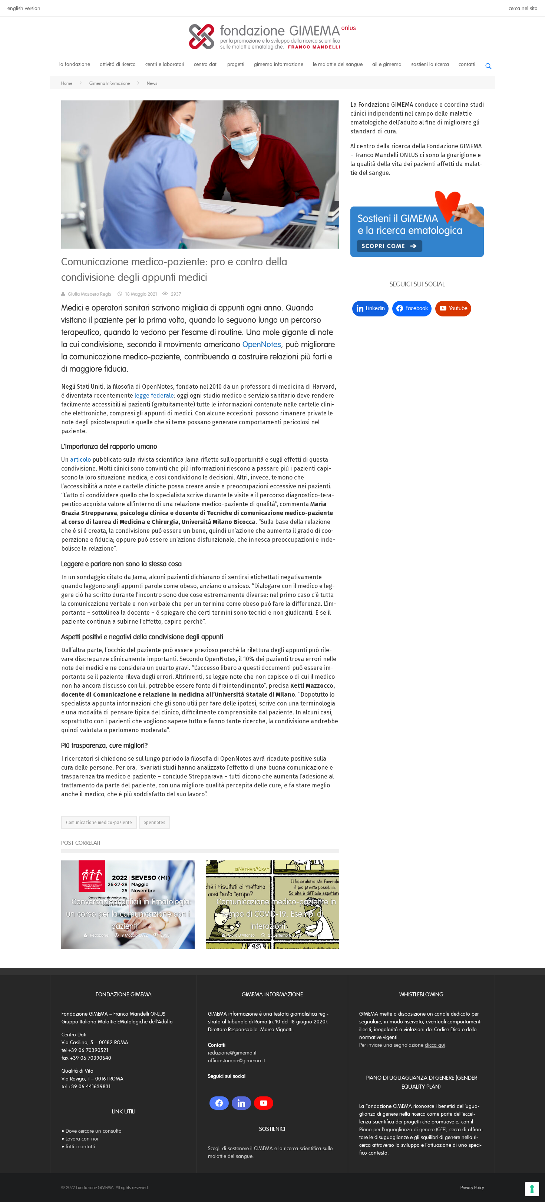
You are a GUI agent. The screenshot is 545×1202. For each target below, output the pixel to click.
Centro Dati (206, 64)
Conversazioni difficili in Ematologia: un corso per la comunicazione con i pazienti (129, 914)
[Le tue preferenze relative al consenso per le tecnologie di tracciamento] (532, 1189)
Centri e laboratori (164, 64)
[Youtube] (263, 1103)
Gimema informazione (278, 64)
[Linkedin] (241, 1103)
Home (66, 83)
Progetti (235, 64)
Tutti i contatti (80, 1146)
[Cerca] (488, 63)
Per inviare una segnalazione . (403, 1045)
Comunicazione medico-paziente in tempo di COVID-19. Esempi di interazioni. (276, 914)
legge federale (154, 395)
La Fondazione (74, 64)
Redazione (99, 935)
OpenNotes (261, 344)
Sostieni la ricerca (430, 64)
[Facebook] (219, 1103)
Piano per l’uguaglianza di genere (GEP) (402, 1129)
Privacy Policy (472, 1188)
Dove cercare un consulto (94, 1131)
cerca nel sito (523, 8)
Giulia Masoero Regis (89, 294)
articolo (80, 459)
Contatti (467, 64)
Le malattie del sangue (338, 64)
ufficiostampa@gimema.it (236, 1060)
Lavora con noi (82, 1139)
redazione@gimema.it (232, 1053)
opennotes (154, 822)
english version (23, 8)
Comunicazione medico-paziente (99, 822)
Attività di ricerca (118, 64)
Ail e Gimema (387, 64)
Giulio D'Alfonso (241, 935)
